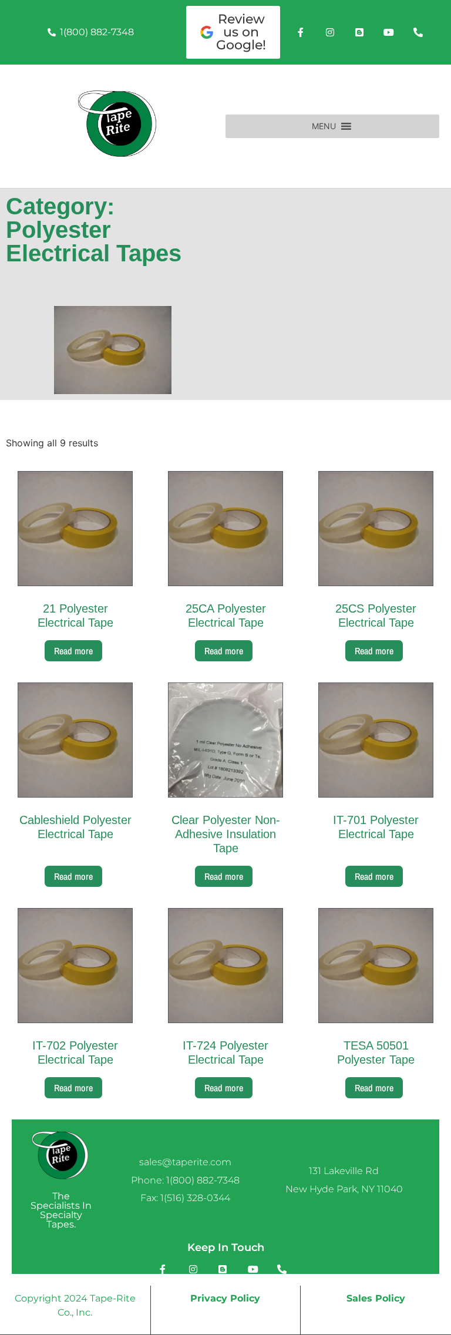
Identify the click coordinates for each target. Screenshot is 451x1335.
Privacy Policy (225, 1298)
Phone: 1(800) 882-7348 (185, 1180)
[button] (324, 126)
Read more (73, 650)
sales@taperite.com (185, 1162)
